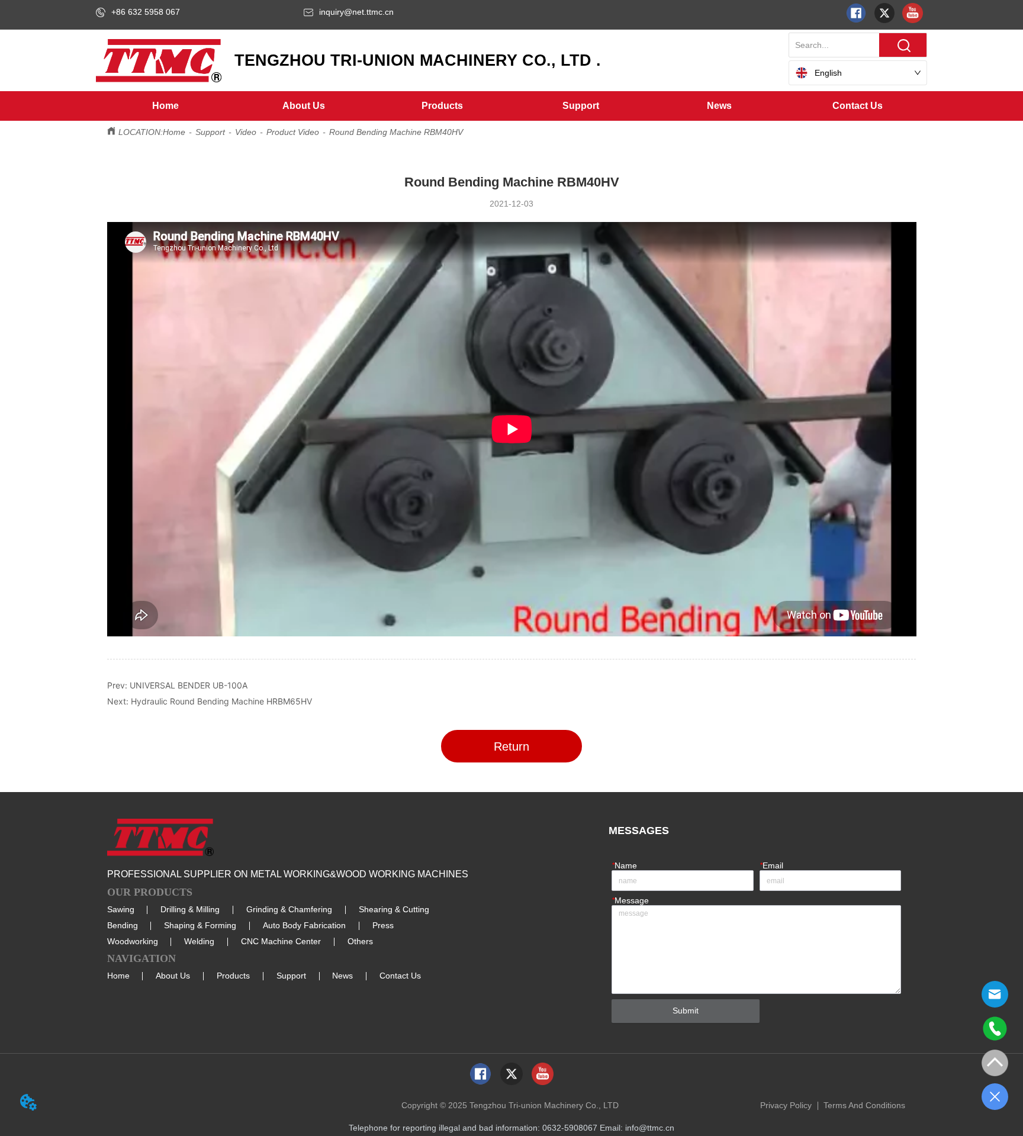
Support (210, 132)
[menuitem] (303, 106)
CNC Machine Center (281, 941)
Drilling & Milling (190, 909)
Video (245, 132)
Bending (122, 925)
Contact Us (400, 975)
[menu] (511, 106)
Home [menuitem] (165, 106)
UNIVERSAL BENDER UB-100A (188, 685)
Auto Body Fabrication (304, 925)
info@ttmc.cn (649, 1127)
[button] (304, 106)
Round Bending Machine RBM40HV (396, 132)
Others (360, 941)
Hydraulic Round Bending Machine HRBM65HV (221, 701)
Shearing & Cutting (394, 909)
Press (383, 925)
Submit (686, 1010)
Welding (199, 941)
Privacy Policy (786, 1105)
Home (174, 132)
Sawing (120, 909)
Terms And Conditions (864, 1105)
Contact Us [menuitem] (857, 106)
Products (233, 975)
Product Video (292, 132)
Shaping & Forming (200, 925)
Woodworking (132, 941)
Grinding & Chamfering (289, 909)
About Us (173, 975)
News (342, 975)
